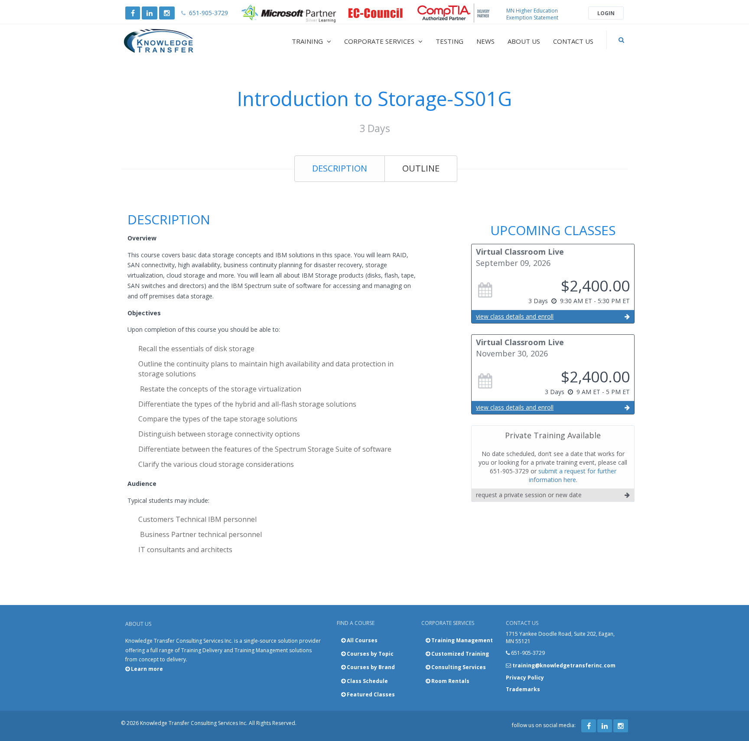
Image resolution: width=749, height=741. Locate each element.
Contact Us (573, 41)
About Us (524, 41)
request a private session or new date (529, 495)
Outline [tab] (421, 168)
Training (308, 41)
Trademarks (523, 689)
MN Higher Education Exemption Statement (532, 14)
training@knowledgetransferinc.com (563, 665)
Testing (449, 41)
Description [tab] (339, 168)
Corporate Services (380, 41)
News (485, 41)
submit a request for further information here (572, 475)
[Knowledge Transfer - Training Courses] (177, 41)
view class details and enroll (515, 316)
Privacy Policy (525, 677)
